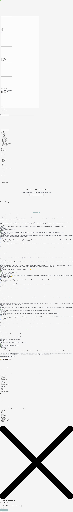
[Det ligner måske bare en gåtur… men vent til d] (7, 207)
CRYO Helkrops (3, 28)
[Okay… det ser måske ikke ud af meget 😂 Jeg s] (36, 207)
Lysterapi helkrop (4, 145)
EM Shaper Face (3, 58)
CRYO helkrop (4, 134)
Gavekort (2, 151)
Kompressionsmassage (5, 144)
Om (1, 153)
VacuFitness (3, 147)
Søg (0, 114)
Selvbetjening (3, 149)
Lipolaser (3, 142)
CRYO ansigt (2, 29)
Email (1, 508)
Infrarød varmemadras (5, 138)
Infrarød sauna (4, 137)
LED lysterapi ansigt (4, 92)
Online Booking (3, 154)
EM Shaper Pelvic (3, 60)
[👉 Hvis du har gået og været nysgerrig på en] (22, 207)
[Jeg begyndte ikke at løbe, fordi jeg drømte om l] (51, 207)
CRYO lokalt (3, 30)
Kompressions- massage (4, 88)
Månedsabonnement (4, 150)
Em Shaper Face (4, 141)
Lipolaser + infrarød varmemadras (6, 143)
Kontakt (2, 152)
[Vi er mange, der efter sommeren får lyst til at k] (66, 207)
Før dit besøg (3, 132)
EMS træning (2, 148)
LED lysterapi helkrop (4, 91)
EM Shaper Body (3, 59)
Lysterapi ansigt (4, 146)
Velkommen (2, 131)
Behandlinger (3, 133)
